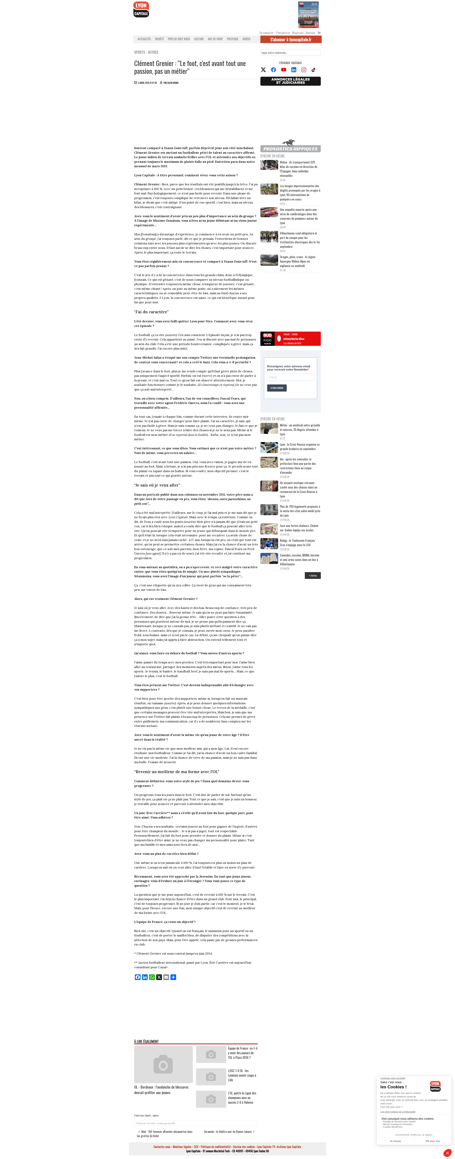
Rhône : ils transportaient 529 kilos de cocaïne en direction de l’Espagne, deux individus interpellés (298, 169)
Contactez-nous (162, 1147)
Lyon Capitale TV (266, 1147)
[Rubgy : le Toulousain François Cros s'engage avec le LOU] (269, 544)
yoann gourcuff (166, 1123)
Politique (232, 39)
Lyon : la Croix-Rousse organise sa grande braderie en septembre (300, 446)
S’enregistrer (283, 33)
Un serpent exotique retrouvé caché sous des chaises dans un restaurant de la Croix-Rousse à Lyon (298, 489)
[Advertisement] (196, 114)
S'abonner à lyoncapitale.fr (291, 39)
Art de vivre (215, 39)
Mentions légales (182, 1147)
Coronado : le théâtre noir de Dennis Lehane (227, 1131)
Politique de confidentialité (216, 1147)
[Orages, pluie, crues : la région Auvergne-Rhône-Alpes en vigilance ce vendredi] (269, 261)
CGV (196, 1147)
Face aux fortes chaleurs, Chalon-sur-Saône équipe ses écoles (299, 527)
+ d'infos (313, 575)
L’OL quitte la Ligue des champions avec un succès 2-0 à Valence (242, 1098)
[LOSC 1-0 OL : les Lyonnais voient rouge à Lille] (211, 1084)
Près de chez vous (179, 39)
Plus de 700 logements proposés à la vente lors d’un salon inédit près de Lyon (300, 511)
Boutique (310, 33)
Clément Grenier (146, 1123)
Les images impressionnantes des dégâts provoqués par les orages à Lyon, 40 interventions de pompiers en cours (300, 192)
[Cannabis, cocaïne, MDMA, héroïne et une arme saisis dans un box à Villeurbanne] (269, 559)
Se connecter (266, 33)
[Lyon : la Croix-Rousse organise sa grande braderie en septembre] (269, 448)
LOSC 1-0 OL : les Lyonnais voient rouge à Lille (242, 1075)
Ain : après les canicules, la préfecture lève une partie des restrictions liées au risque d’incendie (298, 466)
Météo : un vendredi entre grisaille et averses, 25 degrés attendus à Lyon (300, 429)
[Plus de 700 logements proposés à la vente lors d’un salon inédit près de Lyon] (269, 510)
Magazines (298, 33)
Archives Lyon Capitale (289, 1147)
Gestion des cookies (244, 1147)
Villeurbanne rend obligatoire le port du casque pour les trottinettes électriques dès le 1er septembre (300, 240)
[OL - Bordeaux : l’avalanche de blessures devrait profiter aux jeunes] (163, 1082)
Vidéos (246, 39)
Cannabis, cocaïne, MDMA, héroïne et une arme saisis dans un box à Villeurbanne (299, 559)
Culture (199, 39)
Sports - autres (152, 1115)
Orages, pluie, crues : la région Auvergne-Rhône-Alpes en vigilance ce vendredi (297, 261)
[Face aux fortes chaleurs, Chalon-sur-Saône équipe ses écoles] (269, 529)
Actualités (144, 39)
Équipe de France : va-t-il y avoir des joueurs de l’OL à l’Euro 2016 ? (242, 1053)
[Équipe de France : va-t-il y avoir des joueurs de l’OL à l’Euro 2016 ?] (211, 1062)
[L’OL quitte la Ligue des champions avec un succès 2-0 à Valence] (211, 1106)
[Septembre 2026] (308, 14)
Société (159, 39)
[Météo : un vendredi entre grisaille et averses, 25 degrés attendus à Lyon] (269, 429)
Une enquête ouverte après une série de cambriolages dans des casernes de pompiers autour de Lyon (299, 216)
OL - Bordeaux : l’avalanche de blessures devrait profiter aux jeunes (161, 1089)
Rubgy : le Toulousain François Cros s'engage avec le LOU (297, 542)
